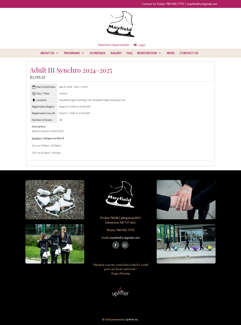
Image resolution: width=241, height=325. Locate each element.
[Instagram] (125, 245)
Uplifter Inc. (132, 319)
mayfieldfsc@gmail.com (202, 4)
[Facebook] (115, 245)
